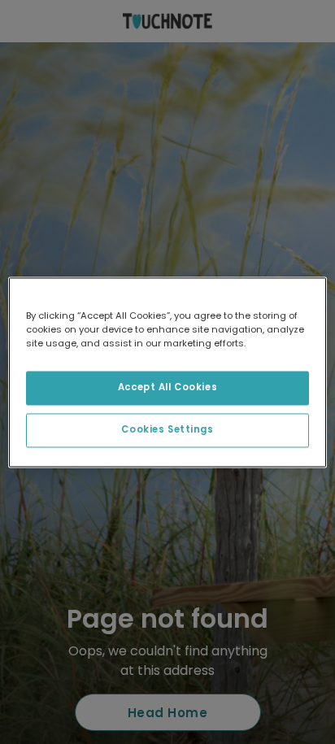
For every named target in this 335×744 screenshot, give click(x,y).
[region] (167, 372)
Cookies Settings (167, 429)
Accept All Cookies (167, 387)
